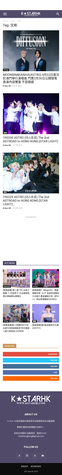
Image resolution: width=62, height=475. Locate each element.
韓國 (34, 321)
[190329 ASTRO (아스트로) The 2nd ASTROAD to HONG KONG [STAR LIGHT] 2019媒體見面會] (31, 173)
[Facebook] (19, 456)
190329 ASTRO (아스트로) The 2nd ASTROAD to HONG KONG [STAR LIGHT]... (26, 200)
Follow (53, 360)
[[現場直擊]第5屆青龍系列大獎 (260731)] (45, 313)
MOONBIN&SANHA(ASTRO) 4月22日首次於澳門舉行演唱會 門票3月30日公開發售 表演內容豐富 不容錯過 (31, 78)
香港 (5, 133)
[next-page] (9, 337)
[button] (5, 14)
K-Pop (6, 70)
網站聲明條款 (36, 466)
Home (5, 21)
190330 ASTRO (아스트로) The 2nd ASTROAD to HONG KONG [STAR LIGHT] (30, 139)
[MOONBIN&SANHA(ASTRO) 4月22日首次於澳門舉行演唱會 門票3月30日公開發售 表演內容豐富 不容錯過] (31, 50)
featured (7, 286)
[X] (35, 456)
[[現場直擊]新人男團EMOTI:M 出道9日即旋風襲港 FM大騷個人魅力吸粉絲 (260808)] (16, 313)
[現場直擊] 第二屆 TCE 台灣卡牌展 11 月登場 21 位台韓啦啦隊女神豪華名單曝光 (16, 293)
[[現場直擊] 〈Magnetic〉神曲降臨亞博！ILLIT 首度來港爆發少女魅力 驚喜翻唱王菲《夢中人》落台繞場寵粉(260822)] (45, 278)
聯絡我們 (24, 466)
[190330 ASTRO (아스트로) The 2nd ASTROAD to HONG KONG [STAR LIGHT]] (31, 113)
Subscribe (52, 354)
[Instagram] (27, 456)
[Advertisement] (31, 5)
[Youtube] (43, 456)
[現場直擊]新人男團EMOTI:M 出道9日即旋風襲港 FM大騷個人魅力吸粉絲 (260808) (16, 328)
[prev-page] (4, 337)
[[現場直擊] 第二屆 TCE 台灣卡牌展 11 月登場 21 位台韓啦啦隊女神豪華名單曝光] (16, 278)
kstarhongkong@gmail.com (31, 436)
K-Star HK (7, 86)
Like (55, 372)
